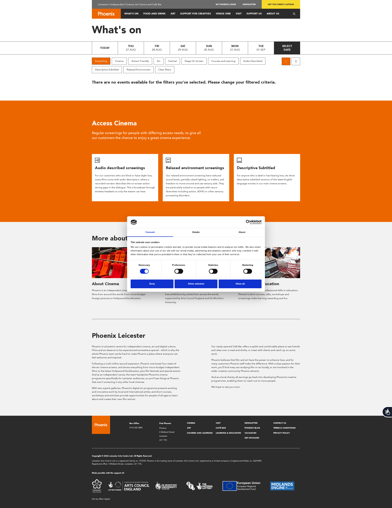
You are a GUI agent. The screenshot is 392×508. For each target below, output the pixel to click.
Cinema (119, 61)
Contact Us (279, 423)
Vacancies (250, 433)
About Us (273, 13)
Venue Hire (223, 13)
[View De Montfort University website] (166, 486)
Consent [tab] (150, 232)
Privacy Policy (281, 433)
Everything (101, 61)
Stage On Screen (194, 61)
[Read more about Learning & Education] (269, 262)
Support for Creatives (195, 13)
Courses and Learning (223, 61)
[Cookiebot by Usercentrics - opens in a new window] (248, 222)
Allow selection (196, 283)
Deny (152, 283)
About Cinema (105, 283)
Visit (239, 13)
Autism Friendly (140, 61)
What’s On (131, 13)
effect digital (104, 499)
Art (173, 13)
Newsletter (249, 4)
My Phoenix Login (226, 4)
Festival (172, 61)
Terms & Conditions (284, 428)
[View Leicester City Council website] (97, 486)
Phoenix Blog (252, 428)
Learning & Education (228, 433)
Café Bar (221, 428)
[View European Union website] (243, 486)
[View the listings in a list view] (296, 61)
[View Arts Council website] (128, 486)
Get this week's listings (281, 4)
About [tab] (242, 232)
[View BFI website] (199, 486)
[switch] (178, 271)
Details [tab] (196, 232)
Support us (254, 13)
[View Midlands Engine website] (282, 486)
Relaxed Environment (138, 69)
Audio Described (252, 61)
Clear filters (164, 69)
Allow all (240, 283)
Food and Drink (154, 13)
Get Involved (252, 438)
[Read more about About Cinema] (123, 262)
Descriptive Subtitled (107, 69)
